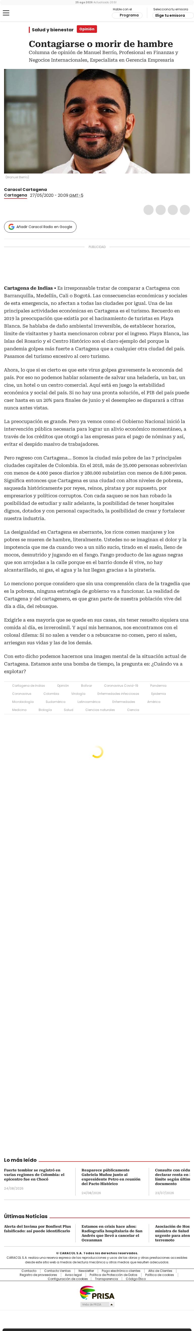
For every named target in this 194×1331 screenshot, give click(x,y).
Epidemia (158, 694)
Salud (68, 710)
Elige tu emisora (170, 15)
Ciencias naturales (100, 710)
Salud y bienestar (53, 30)
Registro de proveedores (38, 1275)
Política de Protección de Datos (113, 1275)
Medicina (19, 710)
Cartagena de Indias (28, 685)
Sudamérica (55, 702)
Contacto (28, 1271)
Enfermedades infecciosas (118, 694)
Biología (45, 710)
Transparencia (106, 1279)
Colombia (51, 694)
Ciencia (133, 710)
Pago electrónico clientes (121, 1271)
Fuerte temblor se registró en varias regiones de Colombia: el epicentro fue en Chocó (34, 1174)
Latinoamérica (89, 702)
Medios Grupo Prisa (97, 1304)
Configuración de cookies (68, 1279)
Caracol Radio (24, 13)
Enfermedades (123, 702)
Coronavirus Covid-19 (121, 685)
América (153, 702)
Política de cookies (159, 1275)
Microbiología (23, 702)
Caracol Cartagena (25, 189)
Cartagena (15, 195)
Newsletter (86, 1271)
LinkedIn (173, 210)
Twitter (161, 210)
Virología (78, 694)
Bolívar (86, 685)
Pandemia (158, 685)
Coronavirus (21, 694)
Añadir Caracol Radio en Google (44, 226)
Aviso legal (73, 1275)
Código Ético (136, 1279)
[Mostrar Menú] (6, 13)
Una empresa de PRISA (97, 1292)
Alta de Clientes (160, 1271)
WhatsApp (185, 210)
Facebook (148, 210)
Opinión (63, 685)
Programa (129, 15)
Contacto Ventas (57, 1271)
